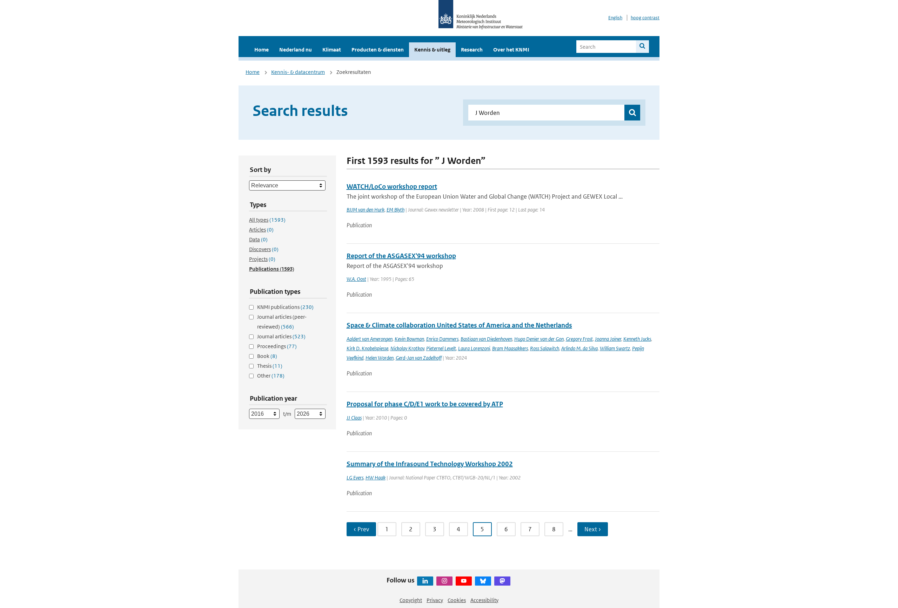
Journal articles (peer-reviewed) (282, 321)
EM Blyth (395, 209)
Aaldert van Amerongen (370, 339)
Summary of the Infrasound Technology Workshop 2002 (430, 464)
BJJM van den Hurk (365, 209)
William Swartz (615, 348)
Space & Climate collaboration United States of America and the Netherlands (459, 325)
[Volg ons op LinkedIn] (425, 581)
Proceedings (277, 346)
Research (472, 49)
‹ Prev (361, 529)
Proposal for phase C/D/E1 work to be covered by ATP (425, 404)
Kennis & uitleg (432, 49)
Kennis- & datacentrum (298, 72)
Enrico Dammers (442, 339)
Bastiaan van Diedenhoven (486, 339)
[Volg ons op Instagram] (444, 581)
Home (261, 49)
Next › (592, 529)
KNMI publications (285, 307)
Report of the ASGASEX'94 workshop (401, 256)
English (615, 18)
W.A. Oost (356, 279)
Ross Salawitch (544, 348)
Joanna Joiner (608, 339)
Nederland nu (295, 49)
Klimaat (331, 49)
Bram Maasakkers (510, 348)
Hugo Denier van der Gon (539, 339)
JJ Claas (354, 417)
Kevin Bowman (409, 339)
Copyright (411, 600)
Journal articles (281, 336)
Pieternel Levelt (441, 348)
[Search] (642, 46)
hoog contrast (645, 18)
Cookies (457, 600)
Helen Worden (380, 357)
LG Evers (355, 477)
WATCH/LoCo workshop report (392, 186)
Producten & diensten (377, 49)
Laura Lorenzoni (474, 348)
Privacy (435, 600)
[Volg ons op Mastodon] (502, 581)
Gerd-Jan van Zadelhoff (419, 357)
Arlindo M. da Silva (579, 348)
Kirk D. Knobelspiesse (367, 348)
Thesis (269, 365)
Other (270, 375)
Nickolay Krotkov (407, 348)
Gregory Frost (579, 339)
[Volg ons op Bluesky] (483, 581)
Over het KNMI (511, 49)
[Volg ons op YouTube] (463, 581)
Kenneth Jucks (637, 339)
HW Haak (376, 477)
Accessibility (484, 600)
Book (267, 356)
